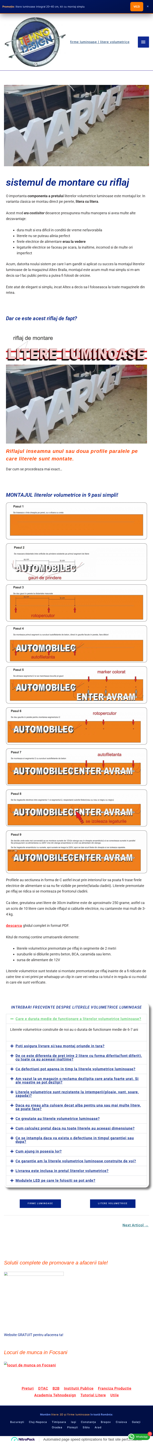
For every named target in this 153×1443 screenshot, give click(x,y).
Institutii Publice (79, 1388)
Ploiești (72, 1427)
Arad (98, 1427)
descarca (14, 925)
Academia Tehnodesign (55, 1395)
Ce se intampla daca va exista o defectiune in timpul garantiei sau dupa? (75, 1140)
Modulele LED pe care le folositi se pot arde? (55, 1180)
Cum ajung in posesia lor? (39, 1151)
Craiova (121, 1422)
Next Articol (136, 1225)
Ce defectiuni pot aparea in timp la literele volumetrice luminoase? (75, 1069)
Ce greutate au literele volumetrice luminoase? (58, 1118)
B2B (56, 1388)
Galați (136, 1422)
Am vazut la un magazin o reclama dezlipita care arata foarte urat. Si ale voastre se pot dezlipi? (77, 1080)
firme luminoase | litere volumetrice (99, 42)
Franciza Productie (114, 1388)
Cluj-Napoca (38, 1422)
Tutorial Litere (93, 1395)
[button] (76, 1019)
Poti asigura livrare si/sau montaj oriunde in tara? (60, 1046)
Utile (114, 1395)
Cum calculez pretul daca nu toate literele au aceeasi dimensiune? (75, 1128)
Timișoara (59, 1422)
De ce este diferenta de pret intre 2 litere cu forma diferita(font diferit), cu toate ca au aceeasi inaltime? (79, 1057)
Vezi (136, 6)
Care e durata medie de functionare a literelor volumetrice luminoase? (78, 1019)
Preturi (28, 1388)
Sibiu (86, 1427)
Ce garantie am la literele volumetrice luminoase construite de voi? (76, 1161)
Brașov (106, 1422)
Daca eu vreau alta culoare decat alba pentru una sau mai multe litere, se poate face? (78, 1107)
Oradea (57, 1427)
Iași (73, 1422)
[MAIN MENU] (143, 42)
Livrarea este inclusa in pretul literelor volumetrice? (62, 1171)
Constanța (88, 1422)
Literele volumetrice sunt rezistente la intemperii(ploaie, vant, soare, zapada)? (77, 1094)
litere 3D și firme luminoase (70, 1414)
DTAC (43, 1388)
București (17, 1422)
